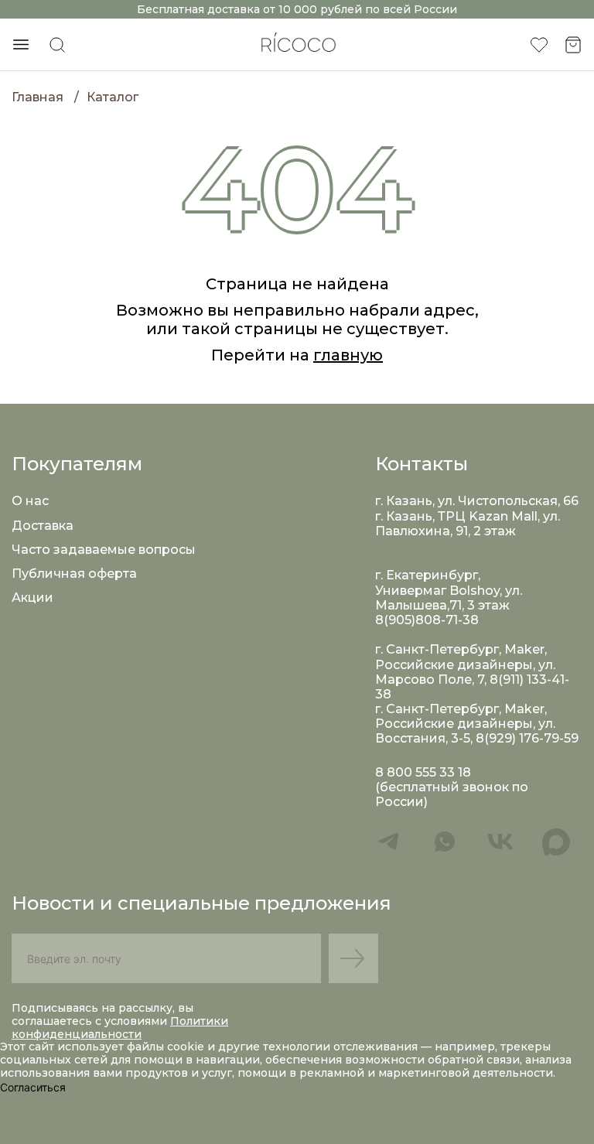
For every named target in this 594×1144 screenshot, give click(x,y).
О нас (30, 500)
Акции (32, 597)
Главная (37, 97)
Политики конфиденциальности (120, 1027)
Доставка (42, 525)
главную (348, 355)
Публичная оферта (74, 573)
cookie (187, 1047)
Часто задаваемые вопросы (104, 549)
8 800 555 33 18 (423, 772)
